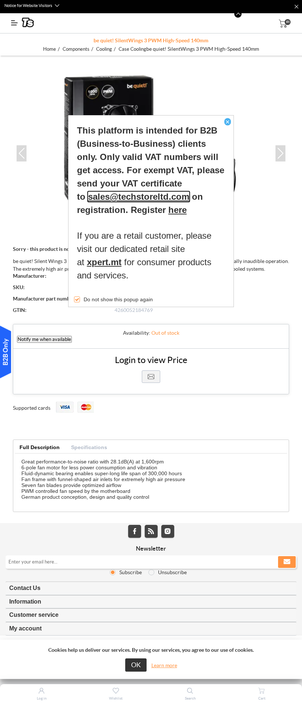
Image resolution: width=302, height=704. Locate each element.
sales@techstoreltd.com (138, 197)
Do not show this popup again (118, 299)
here (177, 210)
